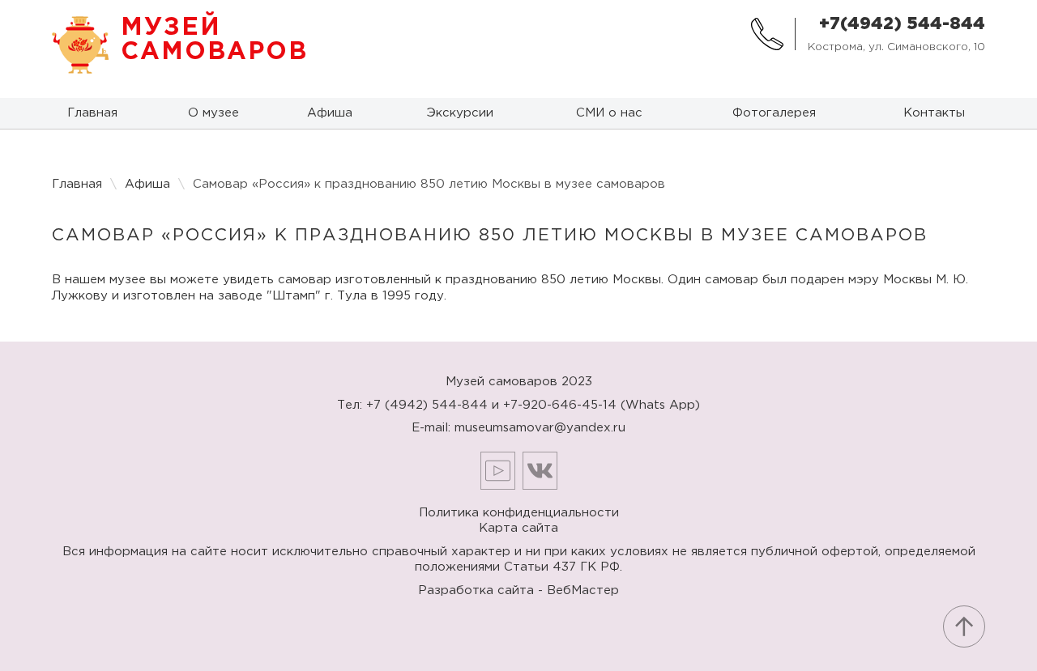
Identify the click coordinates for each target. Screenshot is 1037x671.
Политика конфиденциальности (519, 512)
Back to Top (964, 626)
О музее (213, 113)
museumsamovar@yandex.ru (539, 428)
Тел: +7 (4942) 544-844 (412, 405)
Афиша (329, 113)
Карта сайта (518, 528)
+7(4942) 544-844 (902, 24)
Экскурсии (460, 113)
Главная (92, 113)
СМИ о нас (609, 113)
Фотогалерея (774, 113)
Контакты (934, 113)
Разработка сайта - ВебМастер (518, 590)
